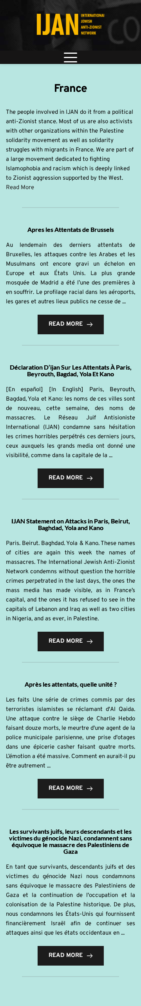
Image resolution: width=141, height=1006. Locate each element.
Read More (21, 187)
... (124, 302)
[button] (70, 57)
